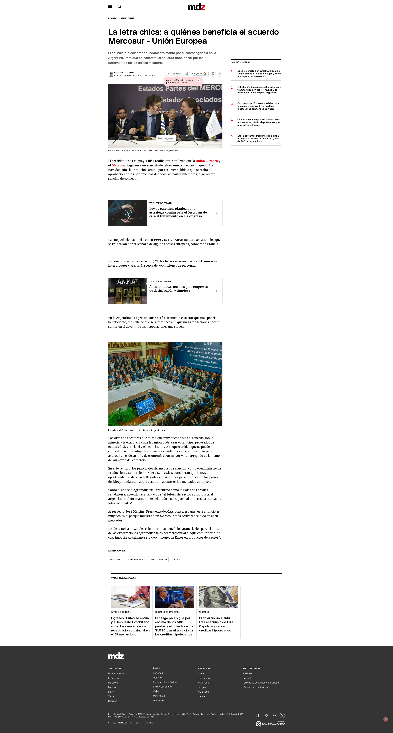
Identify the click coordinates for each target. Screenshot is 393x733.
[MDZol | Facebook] (258, 715)
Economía (113, 678)
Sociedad (158, 673)
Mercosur (119, 165)
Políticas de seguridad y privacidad (261, 682)
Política (156, 668)
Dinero (112, 18)
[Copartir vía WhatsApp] (213, 74)
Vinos (111, 696)
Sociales (112, 701)
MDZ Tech (203, 691)
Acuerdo (178, 560)
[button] (110, 6)
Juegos (202, 687)
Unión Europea (207, 161)
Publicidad (248, 673)
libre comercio (158, 560)
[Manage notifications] (385, 719)
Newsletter (158, 700)
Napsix (201, 696)
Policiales (113, 682)
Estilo (111, 691)
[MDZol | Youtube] (274, 715)
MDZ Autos (159, 696)
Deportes (158, 677)
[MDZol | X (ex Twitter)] (282, 715)
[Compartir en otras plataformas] (219, 74)
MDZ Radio (203, 682)
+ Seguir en (197, 74)
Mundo (112, 687)
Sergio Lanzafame (124, 73)
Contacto (247, 678)
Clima (201, 673)
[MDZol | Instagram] (266, 715)
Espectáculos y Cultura (165, 682)
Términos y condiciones (255, 687)
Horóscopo (204, 678)
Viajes (156, 691)
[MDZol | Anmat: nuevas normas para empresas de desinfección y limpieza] (216, 291)
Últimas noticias (116, 673)
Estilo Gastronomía (163, 686)
